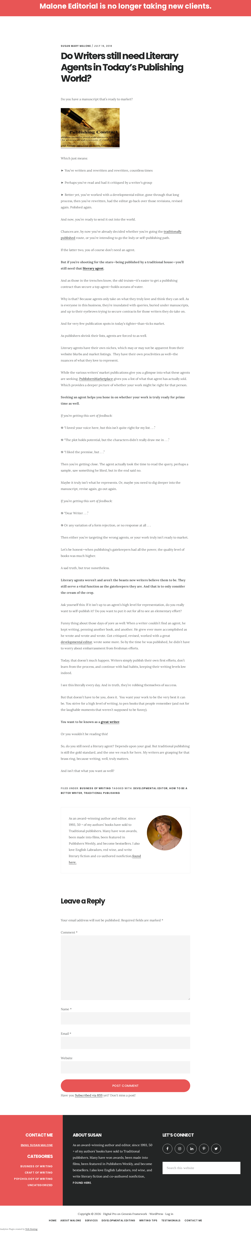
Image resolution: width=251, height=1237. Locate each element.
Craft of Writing (39, 1173)
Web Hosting (31, 1229)
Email (66, 1034)
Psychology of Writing (33, 1179)
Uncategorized (40, 1185)
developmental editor (76, 642)
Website (67, 1058)
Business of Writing (95, 788)
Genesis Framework (134, 1214)
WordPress (156, 1214)
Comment (69, 932)
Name (66, 1009)
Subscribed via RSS (89, 1095)
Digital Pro (109, 1214)
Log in (169, 1214)
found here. (82, 1183)
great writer (110, 722)
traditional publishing (102, 793)
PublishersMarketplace (96, 379)
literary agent (93, 268)
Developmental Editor (150, 788)
